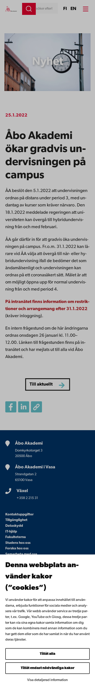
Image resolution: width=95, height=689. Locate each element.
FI (65, 9)
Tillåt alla (47, 654)
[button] (36, 406)
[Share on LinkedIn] (23, 406)
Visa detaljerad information (47, 680)
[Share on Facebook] (10, 406)
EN (73, 9)
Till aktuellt (41, 384)
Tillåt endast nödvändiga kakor (47, 668)
